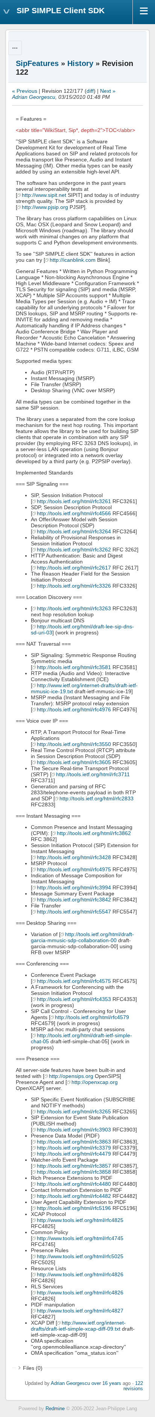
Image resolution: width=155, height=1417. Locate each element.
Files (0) (33, 1368)
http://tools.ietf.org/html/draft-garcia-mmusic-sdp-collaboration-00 (82, 937)
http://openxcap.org (94, 1082)
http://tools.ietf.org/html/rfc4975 (74, 869)
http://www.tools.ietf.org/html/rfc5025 (80, 1256)
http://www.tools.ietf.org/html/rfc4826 (80, 1274)
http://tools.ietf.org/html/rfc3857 (74, 1166)
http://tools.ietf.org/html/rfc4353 (74, 999)
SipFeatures (37, 63)
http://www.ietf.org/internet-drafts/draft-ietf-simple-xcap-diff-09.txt (78, 1326)
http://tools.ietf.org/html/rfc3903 (74, 1130)
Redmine (55, 1408)
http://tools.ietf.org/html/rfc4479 (74, 1154)
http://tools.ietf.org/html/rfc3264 (74, 531)
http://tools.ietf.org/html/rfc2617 (74, 568)
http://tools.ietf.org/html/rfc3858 (74, 1172)
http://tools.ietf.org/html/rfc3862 (94, 833)
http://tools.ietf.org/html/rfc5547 (74, 912)
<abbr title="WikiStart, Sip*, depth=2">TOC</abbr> (75, 130)
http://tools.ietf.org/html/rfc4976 (74, 709)
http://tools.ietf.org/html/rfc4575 (74, 981)
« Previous (24, 91)
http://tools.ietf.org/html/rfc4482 (74, 1196)
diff (90, 91)
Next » (107, 91)
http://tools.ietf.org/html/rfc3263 (74, 608)
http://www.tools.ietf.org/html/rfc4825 (80, 1220)
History (80, 63)
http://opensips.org (71, 1076)
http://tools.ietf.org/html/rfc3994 (74, 887)
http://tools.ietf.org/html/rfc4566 (74, 513)
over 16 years (106, 1383)
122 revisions (133, 1386)
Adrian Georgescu (33, 97)
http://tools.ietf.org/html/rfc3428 (74, 857)
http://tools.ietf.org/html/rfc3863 (74, 1142)
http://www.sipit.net (44, 195)
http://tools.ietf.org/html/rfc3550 (74, 744)
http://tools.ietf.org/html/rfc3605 (74, 762)
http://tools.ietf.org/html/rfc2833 (96, 798)
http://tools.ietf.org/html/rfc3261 (74, 501)
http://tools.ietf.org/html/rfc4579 (92, 1017)
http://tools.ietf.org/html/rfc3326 (74, 586)
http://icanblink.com (73, 260)
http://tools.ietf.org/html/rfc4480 (74, 1184)
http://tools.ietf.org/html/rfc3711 (93, 774)
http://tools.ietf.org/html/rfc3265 (74, 1111)
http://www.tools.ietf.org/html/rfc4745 (80, 1238)
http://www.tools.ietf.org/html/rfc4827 (80, 1311)
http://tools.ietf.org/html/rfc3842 (74, 900)
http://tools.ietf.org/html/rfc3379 (74, 1148)
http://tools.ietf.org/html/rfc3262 (74, 550)
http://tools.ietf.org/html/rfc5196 (74, 1208)
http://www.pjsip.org (45, 207)
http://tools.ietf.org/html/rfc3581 (74, 667)
